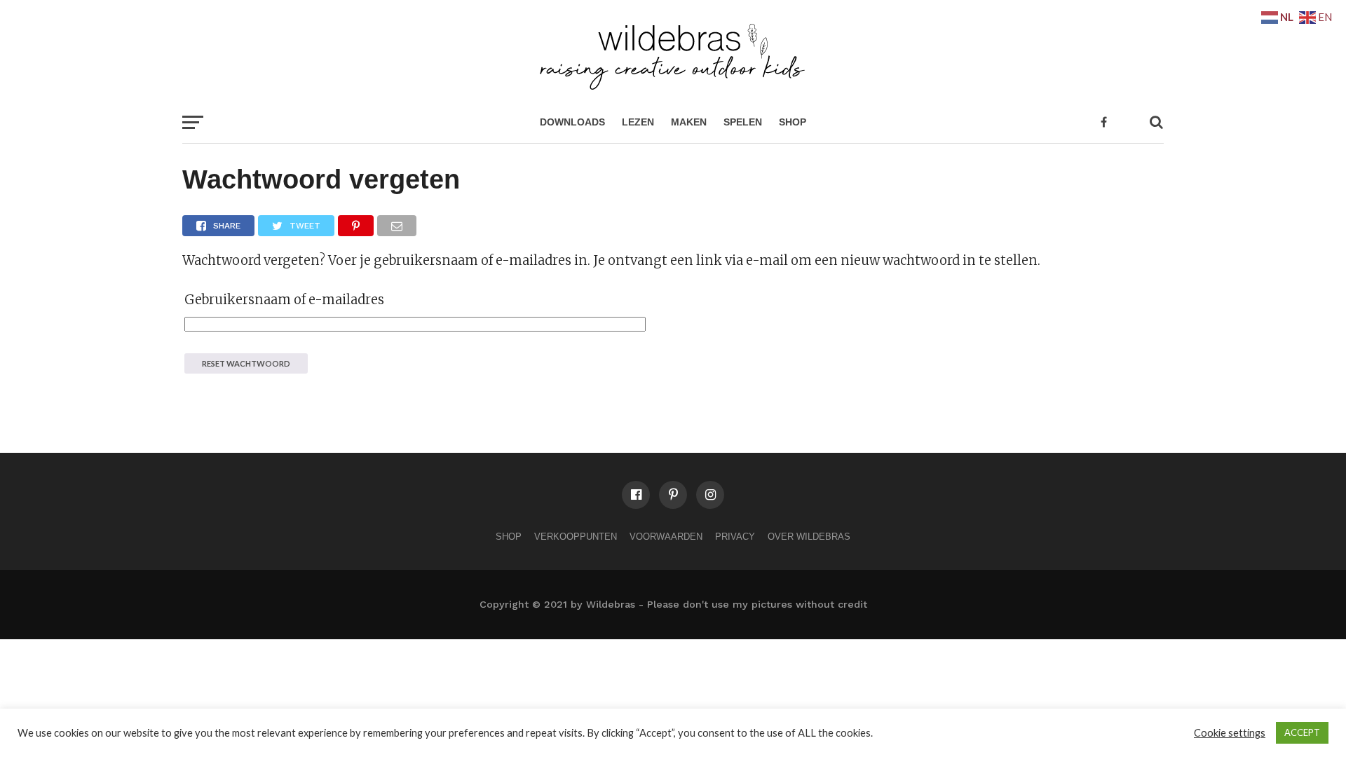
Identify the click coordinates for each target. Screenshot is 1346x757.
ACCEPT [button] (1302, 732)
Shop (792, 122)
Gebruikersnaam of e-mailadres (284, 300)
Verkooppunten (575, 536)
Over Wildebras (809, 536)
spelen (742, 122)
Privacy (735, 536)
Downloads (572, 122)
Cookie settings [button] (1229, 733)
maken (689, 122)
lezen (638, 122)
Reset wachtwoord (246, 363)
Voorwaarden (666, 536)
